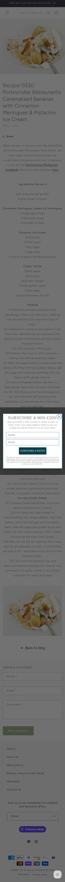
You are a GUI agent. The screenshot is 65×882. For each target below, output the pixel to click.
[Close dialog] (59, 416)
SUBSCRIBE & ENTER (32, 451)
